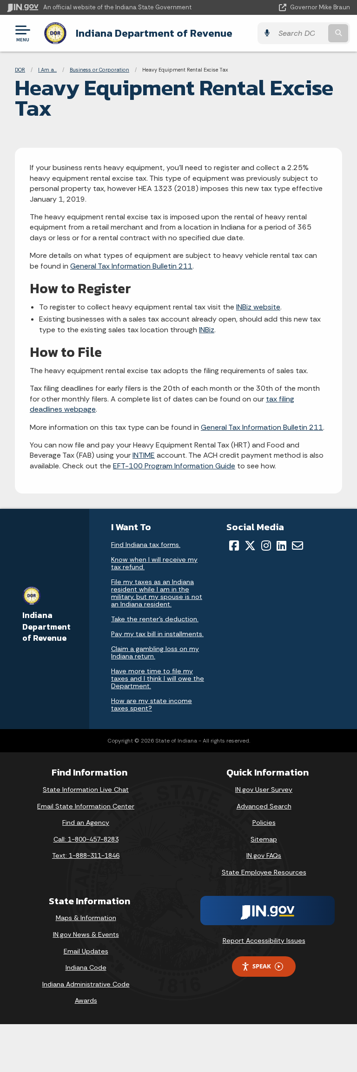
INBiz (206, 330)
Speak (261, 966)
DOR (20, 69)
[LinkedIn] (281, 545)
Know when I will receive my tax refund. (154, 563)
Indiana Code (86, 967)
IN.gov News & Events (86, 934)
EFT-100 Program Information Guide (174, 466)
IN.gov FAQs (263, 855)
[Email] (297, 545)
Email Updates (86, 951)
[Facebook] (234, 545)
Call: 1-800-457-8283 (86, 839)
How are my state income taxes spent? (151, 704)
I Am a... (47, 69)
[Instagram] (266, 545)
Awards (86, 1000)
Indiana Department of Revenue (154, 33)
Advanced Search (264, 806)
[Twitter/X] (250, 545)
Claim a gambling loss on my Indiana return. (155, 652)
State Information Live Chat (86, 789)
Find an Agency (85, 822)
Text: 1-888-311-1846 (85, 855)
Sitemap (264, 839)
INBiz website (258, 307)
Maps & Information (86, 918)
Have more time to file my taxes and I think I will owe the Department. (157, 678)
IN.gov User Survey (263, 789)
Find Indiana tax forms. (145, 544)
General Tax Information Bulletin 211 (131, 266)
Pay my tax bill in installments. (157, 634)
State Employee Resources (264, 872)
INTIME (143, 455)
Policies (264, 822)
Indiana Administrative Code (86, 984)
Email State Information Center (85, 806)
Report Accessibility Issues (264, 940)
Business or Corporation (99, 69)
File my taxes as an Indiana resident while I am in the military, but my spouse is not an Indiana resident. (156, 593)
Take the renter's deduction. (154, 619)
